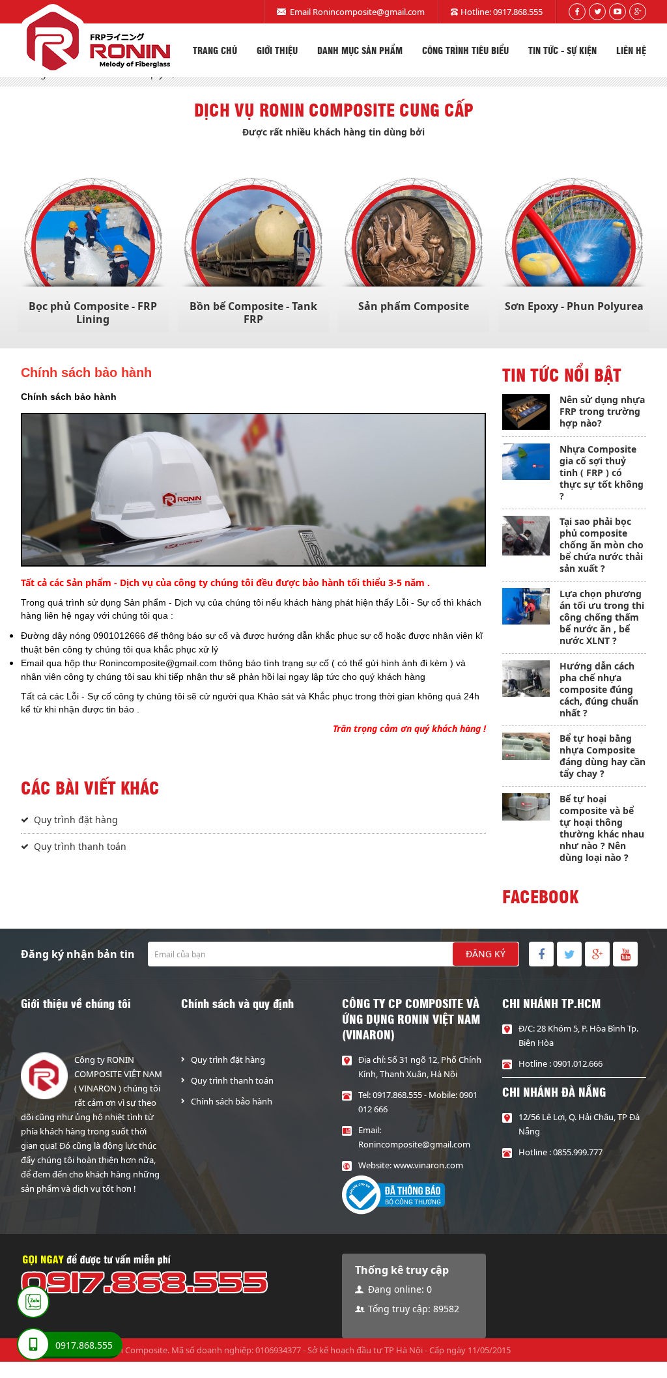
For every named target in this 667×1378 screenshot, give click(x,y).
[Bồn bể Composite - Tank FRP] (253, 247)
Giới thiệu (277, 50)
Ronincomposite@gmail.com (369, 12)
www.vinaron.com (428, 1165)
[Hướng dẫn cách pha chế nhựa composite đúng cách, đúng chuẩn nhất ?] (526, 678)
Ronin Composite (133, 1350)
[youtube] (617, 11)
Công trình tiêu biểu (465, 50)
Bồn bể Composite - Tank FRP (253, 312)
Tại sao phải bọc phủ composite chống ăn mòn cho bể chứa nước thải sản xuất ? (602, 544)
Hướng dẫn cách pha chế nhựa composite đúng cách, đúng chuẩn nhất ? (599, 689)
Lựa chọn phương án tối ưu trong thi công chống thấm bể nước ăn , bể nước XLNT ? (602, 617)
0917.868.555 (518, 12)
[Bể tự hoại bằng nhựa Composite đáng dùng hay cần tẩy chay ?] (526, 746)
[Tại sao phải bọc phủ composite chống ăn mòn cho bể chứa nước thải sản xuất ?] (526, 535)
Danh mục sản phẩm (360, 50)
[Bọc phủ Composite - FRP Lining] (93, 247)
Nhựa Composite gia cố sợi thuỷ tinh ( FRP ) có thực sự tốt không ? (602, 472)
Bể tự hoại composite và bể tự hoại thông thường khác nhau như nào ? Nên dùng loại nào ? (602, 828)
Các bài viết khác (90, 787)
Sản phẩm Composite (413, 306)
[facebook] (577, 11)
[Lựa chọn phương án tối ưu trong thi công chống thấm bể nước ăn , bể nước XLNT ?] (526, 606)
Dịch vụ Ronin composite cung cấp (334, 109)
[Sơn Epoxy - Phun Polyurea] (574, 247)
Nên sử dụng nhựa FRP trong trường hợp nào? (602, 411)
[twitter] (597, 11)
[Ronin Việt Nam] (95, 40)
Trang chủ (215, 50)
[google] (637, 11)
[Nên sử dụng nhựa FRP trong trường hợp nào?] (526, 412)
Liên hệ (631, 50)
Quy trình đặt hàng (76, 819)
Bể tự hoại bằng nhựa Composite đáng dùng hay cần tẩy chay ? (603, 756)
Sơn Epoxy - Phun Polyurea (574, 306)
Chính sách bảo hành (231, 1101)
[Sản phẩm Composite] (413, 247)
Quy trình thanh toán (80, 846)
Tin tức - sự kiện (562, 50)
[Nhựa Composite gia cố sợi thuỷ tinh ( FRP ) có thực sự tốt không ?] (526, 461)
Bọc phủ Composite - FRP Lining (93, 312)
